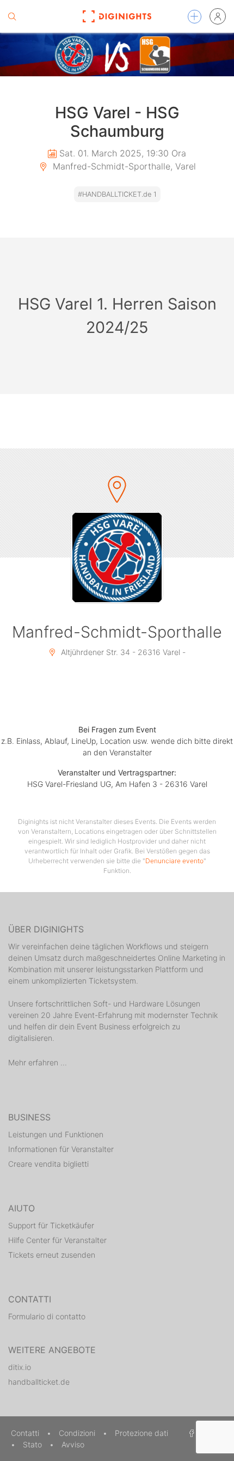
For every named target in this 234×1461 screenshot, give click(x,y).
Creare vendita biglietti (48, 1163)
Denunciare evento (174, 861)
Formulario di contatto (46, 1316)
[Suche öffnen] (12, 16)
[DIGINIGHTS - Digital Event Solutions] (117, 16)
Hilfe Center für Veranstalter (57, 1240)
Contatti (26, 1433)
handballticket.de (39, 1381)
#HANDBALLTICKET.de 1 (117, 194)
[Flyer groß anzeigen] (117, 54)
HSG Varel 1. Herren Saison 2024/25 (117, 315)
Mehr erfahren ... (37, 1062)
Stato (33, 1444)
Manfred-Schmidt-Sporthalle (117, 631)
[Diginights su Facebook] (190, 1433)
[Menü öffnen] (194, 16)
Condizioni (78, 1433)
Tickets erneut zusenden (51, 1254)
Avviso (72, 1444)
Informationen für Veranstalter (61, 1149)
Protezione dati (141, 1433)
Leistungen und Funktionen (55, 1134)
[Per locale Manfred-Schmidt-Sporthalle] (117, 557)
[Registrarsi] (218, 16)
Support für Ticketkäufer (51, 1225)
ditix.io (19, 1367)
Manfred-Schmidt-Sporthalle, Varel (123, 166)
